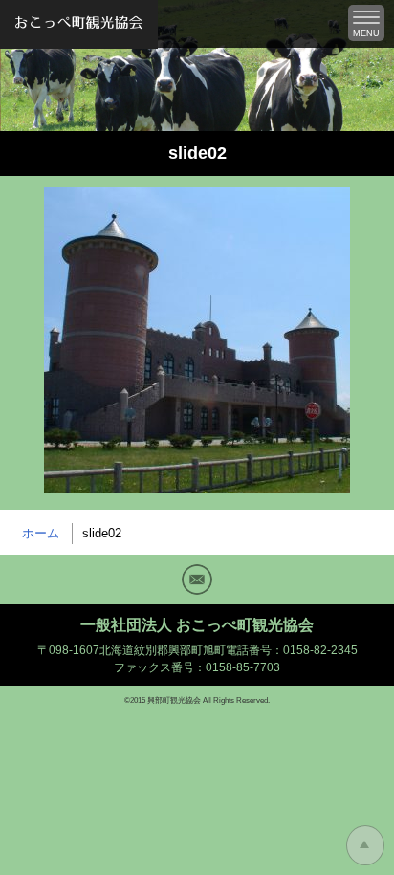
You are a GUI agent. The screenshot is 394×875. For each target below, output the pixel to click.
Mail (197, 579)
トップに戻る (365, 845)
